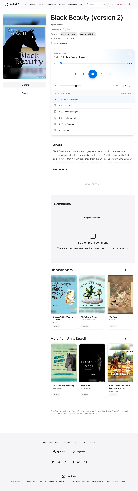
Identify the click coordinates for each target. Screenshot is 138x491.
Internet (64, 43)
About (51, 442)
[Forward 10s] (102, 74)
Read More (58, 169)
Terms (62, 442)
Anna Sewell (57, 24)
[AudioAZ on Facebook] (53, 462)
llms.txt (92, 442)
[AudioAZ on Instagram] (66, 462)
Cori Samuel (68, 38)
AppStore (61, 451)
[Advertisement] (93, 184)
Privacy (70, 442)
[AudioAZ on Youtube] (72, 462)
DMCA (77, 442)
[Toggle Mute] (56, 86)
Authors (62, 4)
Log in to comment (92, 217)
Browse (32, 4)
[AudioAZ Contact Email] (85, 462)
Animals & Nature (68, 34)
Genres (41, 4)
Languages (51, 4)
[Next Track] (109, 74)
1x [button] (126, 86)
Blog (81, 4)
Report (25, 93)
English (66, 29)
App (56, 442)
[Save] (130, 54)
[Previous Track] (76, 74)
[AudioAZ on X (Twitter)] (59, 462)
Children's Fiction (87, 34)
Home (24, 4)
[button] (121, 4)
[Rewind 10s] (83, 74)
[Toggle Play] (92, 74)
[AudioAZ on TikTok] (79, 462)
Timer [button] (118, 86)
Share (26, 85)
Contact (85, 442)
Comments (72, 4)
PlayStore (80, 451)
